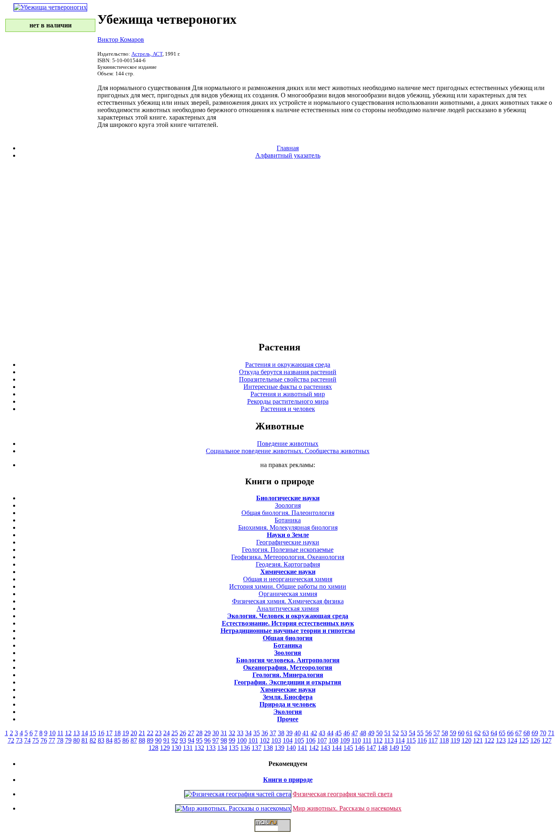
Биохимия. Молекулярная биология (288, 527)
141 (302, 747)
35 (256, 732)
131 (188, 747)
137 (256, 747)
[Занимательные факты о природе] (201, 27)
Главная (288, 148)
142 (314, 747)
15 (93, 732)
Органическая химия (288, 593)
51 (387, 732)
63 (485, 732)
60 (461, 732)
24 (166, 732)
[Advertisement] (279, 250)
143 (325, 747)
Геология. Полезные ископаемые (288, 549)
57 (436, 732)
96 (207, 740)
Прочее (287, 719)
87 (134, 740)
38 (281, 732)
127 (547, 740)
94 (191, 740)
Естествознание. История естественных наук (288, 623)
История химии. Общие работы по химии (287, 586)
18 (117, 732)
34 (248, 732)
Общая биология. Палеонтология (287, 512)
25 (174, 732)
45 (338, 732)
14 (84, 732)
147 (371, 747)
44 (330, 732)
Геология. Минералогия (287, 674)
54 (412, 732)
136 (245, 747)
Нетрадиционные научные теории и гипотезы (288, 630)
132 (199, 747)
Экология (287, 711)
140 (291, 747)
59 (453, 732)
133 (211, 747)
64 (494, 732)
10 (52, 732)
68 (526, 732)
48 (363, 732)
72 (11, 740)
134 (222, 747)
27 (191, 732)
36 (264, 732)
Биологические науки (288, 498)
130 (176, 747)
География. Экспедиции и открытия (287, 682)
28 (199, 732)
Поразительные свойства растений (287, 379)
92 (174, 740)
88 (142, 740)
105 (299, 740)
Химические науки (288, 571)
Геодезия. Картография (288, 564)
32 (232, 732)
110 (356, 740)
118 (444, 740)
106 (311, 740)
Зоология (288, 505)
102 (265, 740)
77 (52, 740)
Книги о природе (288, 779)
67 (518, 732)
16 (101, 732)
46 (346, 732)
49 (371, 732)
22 (150, 732)
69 (535, 732)
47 (355, 732)
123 (501, 740)
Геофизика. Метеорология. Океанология (287, 556)
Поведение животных (287, 443)
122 (489, 740)
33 (240, 732)
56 (428, 732)
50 (379, 732)
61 (469, 732)
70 (543, 732)
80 (76, 740)
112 (378, 740)
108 (333, 740)
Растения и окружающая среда (287, 364)
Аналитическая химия (288, 608)
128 (153, 747)
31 (224, 732)
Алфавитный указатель (287, 155)
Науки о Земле (288, 534)
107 (322, 740)
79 (68, 740)
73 (19, 740)
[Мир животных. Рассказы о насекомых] (233, 808)
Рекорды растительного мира (288, 401)
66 (510, 732)
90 (158, 740)
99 (232, 740)
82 (93, 740)
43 (322, 732)
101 (253, 740)
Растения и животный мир (287, 394)
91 (166, 740)
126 (535, 740)
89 (150, 740)
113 (389, 740)
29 (207, 732)
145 (348, 747)
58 (445, 732)
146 (360, 747)
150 (405, 747)
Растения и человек (288, 408)
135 (234, 747)
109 (345, 740)
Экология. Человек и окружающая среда (287, 615)
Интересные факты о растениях (287, 386)
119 (455, 740)
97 (215, 740)
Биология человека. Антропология (288, 660)
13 (76, 732)
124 (512, 740)
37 (273, 732)
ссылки (279, 835)
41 (305, 732)
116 (422, 740)
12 (68, 732)
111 (367, 740)
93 (183, 740)
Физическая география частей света (342, 793)
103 (276, 740)
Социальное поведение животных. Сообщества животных (288, 450)
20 (134, 732)
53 (404, 732)
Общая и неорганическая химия (287, 579)
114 (400, 740)
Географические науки (287, 542)
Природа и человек (287, 704)
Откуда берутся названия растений (287, 371)
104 (288, 740)
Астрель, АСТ (146, 54)
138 (268, 747)
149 (394, 747)
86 (125, 740)
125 (524, 740)
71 (551, 732)
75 (35, 740)
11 (60, 732)
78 (60, 740)
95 (199, 740)
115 (411, 740)
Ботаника (288, 520)
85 (117, 740)
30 (215, 732)
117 (433, 740)
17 (109, 732)
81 (84, 740)
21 (142, 732)
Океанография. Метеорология (287, 667)
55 (420, 732)
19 (125, 732)
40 (297, 732)
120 (466, 740)
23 (158, 732)
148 (383, 747)
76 (44, 740)
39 (289, 732)
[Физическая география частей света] (238, 793)
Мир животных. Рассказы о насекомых (347, 808)
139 (279, 747)
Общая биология (288, 638)
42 (314, 732)
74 (27, 740)
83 (101, 740)
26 (183, 732)
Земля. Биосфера (288, 696)
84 (109, 740)
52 (395, 732)
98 (224, 740)
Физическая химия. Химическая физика (288, 601)
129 (165, 747)
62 (477, 732)
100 (242, 740)
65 (502, 732)
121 (478, 740)
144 (337, 747)
